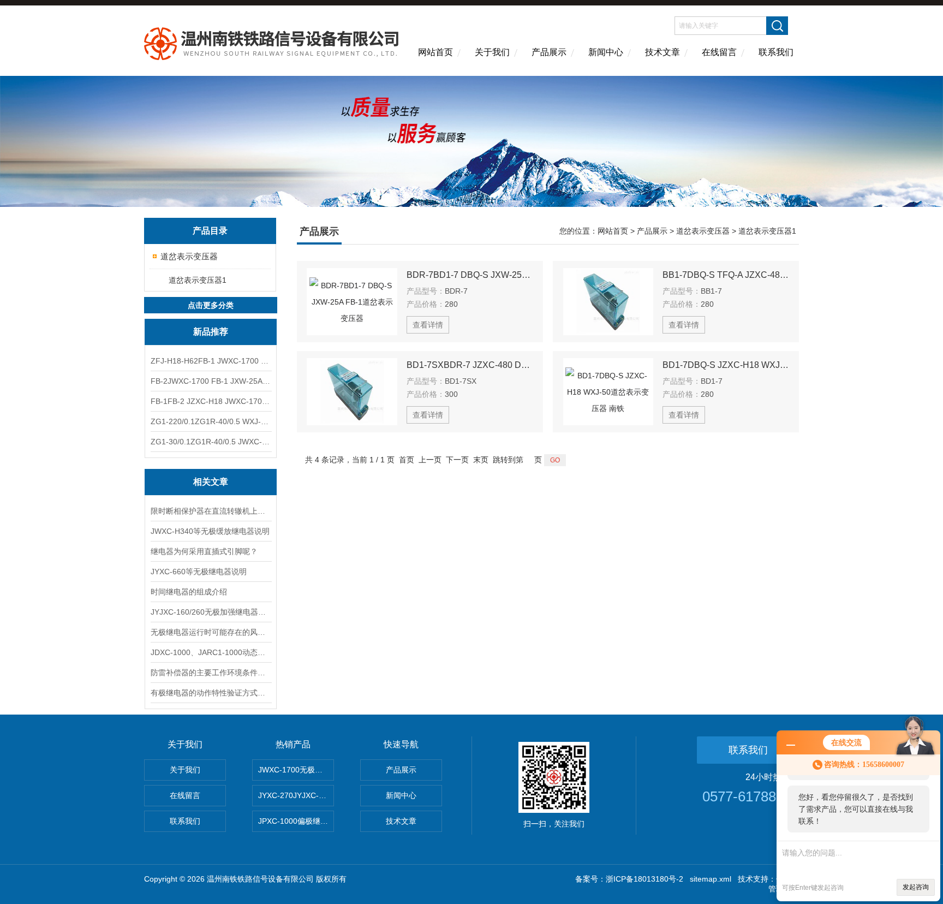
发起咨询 (916, 887)
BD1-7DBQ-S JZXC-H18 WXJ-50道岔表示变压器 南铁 (726, 365)
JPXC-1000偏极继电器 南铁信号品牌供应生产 (296, 821)
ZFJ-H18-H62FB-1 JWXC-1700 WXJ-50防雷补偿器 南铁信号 (211, 360)
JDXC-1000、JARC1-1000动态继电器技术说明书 (211, 652)
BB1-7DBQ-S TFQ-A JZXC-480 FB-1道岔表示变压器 (726, 274)
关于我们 (492, 52)
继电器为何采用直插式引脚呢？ (204, 551)
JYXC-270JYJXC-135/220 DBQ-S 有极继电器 (296, 795)
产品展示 (549, 52)
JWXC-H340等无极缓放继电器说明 (210, 531)
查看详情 (428, 324)
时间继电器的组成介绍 (189, 591)
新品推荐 (210, 331)
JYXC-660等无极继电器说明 (199, 571)
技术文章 (662, 52)
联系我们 (776, 52)
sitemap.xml (710, 879)
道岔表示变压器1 (197, 280)
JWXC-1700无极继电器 (296, 769)
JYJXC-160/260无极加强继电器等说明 (211, 612)
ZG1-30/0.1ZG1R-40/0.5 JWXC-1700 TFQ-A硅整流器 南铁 (211, 441)
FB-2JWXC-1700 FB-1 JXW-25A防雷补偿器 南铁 (211, 381)
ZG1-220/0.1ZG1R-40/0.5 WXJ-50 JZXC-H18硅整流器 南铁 (211, 421)
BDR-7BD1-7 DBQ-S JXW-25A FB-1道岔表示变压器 (470, 274)
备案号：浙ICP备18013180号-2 (629, 879)
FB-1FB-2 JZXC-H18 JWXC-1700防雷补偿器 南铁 (211, 401)
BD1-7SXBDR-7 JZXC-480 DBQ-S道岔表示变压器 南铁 (470, 365)
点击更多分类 (211, 305)
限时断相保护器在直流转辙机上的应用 (211, 511)
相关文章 (210, 481)
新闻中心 (605, 52)
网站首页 (435, 52)
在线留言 (719, 52)
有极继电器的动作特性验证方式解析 (211, 692)
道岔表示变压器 (189, 256)
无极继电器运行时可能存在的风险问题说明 (211, 632)
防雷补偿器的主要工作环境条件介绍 (211, 672)
